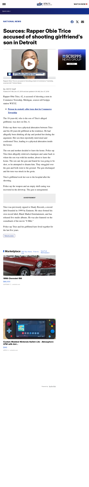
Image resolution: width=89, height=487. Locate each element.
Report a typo (9, 236)
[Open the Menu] (4, 4)
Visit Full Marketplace (45, 252)
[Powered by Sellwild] (52, 386)
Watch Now (80, 4)
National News (12, 21)
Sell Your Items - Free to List (30, 252)
